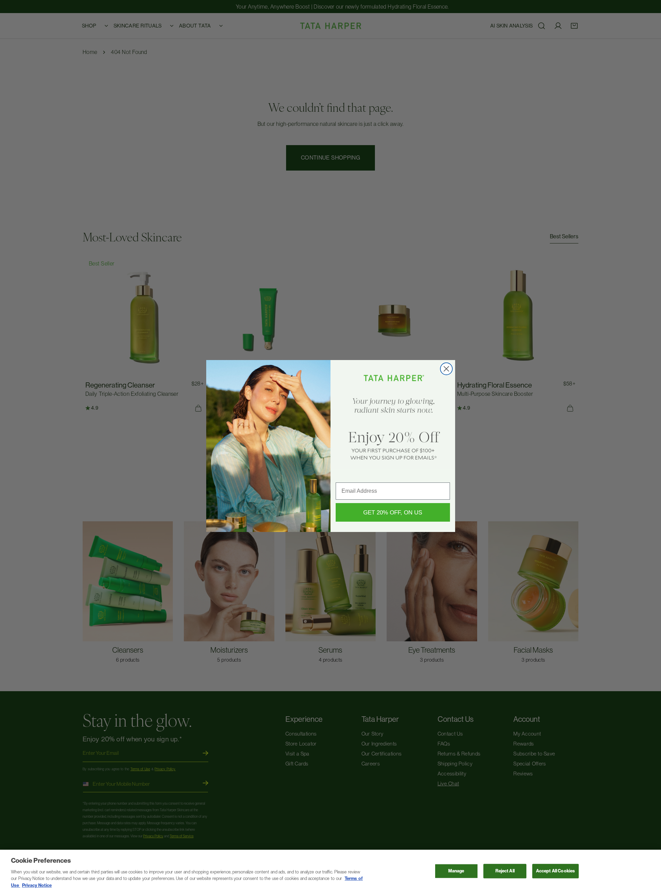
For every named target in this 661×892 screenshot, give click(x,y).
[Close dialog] (446, 369)
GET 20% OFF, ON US (392, 512)
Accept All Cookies (555, 871)
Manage (456, 871)
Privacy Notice (37, 885)
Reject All (505, 871)
